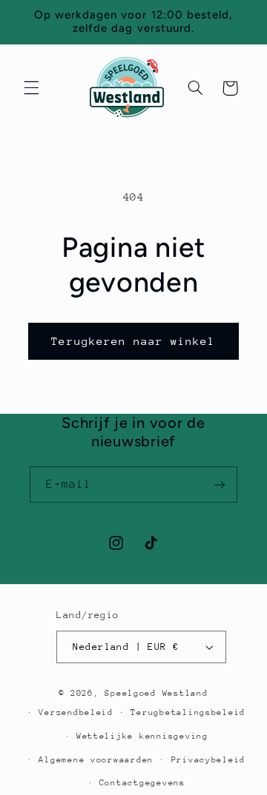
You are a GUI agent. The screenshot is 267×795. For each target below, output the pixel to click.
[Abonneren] (219, 484)
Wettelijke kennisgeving (142, 736)
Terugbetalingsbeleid (188, 712)
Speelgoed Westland (156, 693)
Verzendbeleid (76, 712)
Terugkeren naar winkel (133, 341)
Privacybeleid (208, 760)
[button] (31, 88)
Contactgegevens (142, 783)
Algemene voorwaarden (96, 760)
